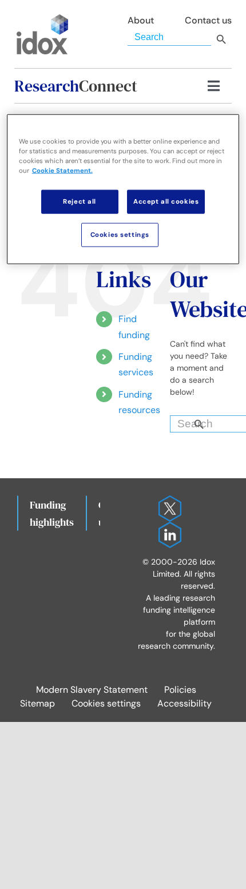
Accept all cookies (166, 201)
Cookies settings (106, 703)
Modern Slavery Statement (92, 690)
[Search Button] (218, 421)
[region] (123, 189)
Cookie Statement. (62, 170)
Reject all (79, 201)
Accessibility (184, 703)
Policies (180, 690)
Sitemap (37, 703)
